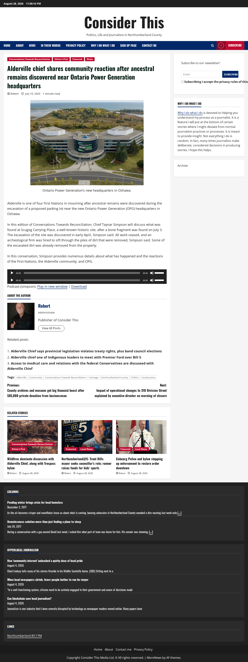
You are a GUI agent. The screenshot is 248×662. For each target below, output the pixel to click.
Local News (86, 449)
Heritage (93, 377)
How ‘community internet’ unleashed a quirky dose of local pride (45, 560)
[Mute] (152, 273)
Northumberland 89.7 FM (24, 636)
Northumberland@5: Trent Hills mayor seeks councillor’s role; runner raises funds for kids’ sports (86, 463)
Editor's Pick (61, 59)
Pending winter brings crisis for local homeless (35, 502)
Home (7, 45)
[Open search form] (212, 45)
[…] (179, 513)
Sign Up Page (128, 45)
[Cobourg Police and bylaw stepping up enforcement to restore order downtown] (141, 437)
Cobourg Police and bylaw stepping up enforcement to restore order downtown (139, 463)
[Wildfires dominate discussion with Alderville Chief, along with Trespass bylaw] (32, 437)
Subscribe (235, 45)
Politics (135, 377)
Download (79, 286)
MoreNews (154, 658)
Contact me (149, 45)
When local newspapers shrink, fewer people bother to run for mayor (47, 579)
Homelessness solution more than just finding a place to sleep (44, 521)
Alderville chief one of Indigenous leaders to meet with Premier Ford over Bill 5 (76, 357)
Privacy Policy (76, 45)
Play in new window (52, 286)
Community (35, 377)
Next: (131, 390)
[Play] (12, 273)
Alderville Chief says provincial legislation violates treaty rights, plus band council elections (86, 351)
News (32, 45)
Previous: (45, 390)
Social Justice (148, 377)
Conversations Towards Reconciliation (29, 59)
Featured (77, 59)
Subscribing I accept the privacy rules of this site (210, 82)
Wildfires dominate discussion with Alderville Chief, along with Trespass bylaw (31, 463)
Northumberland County (114, 377)
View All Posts (51, 328)
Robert (15, 93)
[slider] (160, 272)
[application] (87, 273)
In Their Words (50, 45)
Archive (183, 166)
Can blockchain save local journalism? (29, 598)
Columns (13, 491)
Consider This (124, 22)
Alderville (21, 377)
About (20, 45)
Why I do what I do (103, 45)
